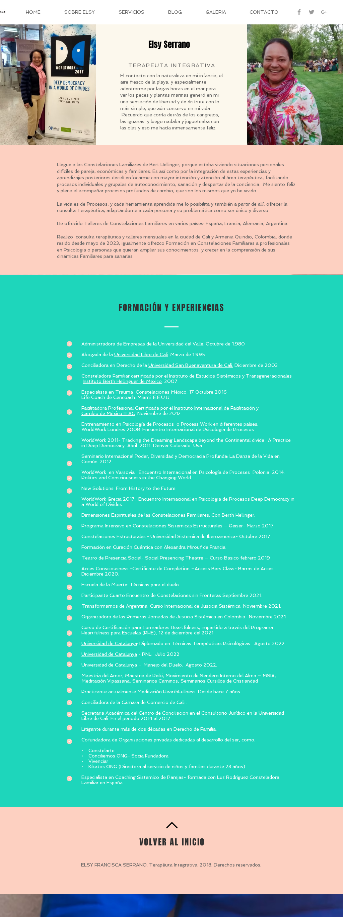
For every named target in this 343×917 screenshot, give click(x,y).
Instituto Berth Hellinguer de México (122, 381)
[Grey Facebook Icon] (299, 12)
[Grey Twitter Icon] (311, 12)
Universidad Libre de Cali (141, 354)
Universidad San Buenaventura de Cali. (190, 365)
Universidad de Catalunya (109, 643)
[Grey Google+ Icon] (324, 12)
